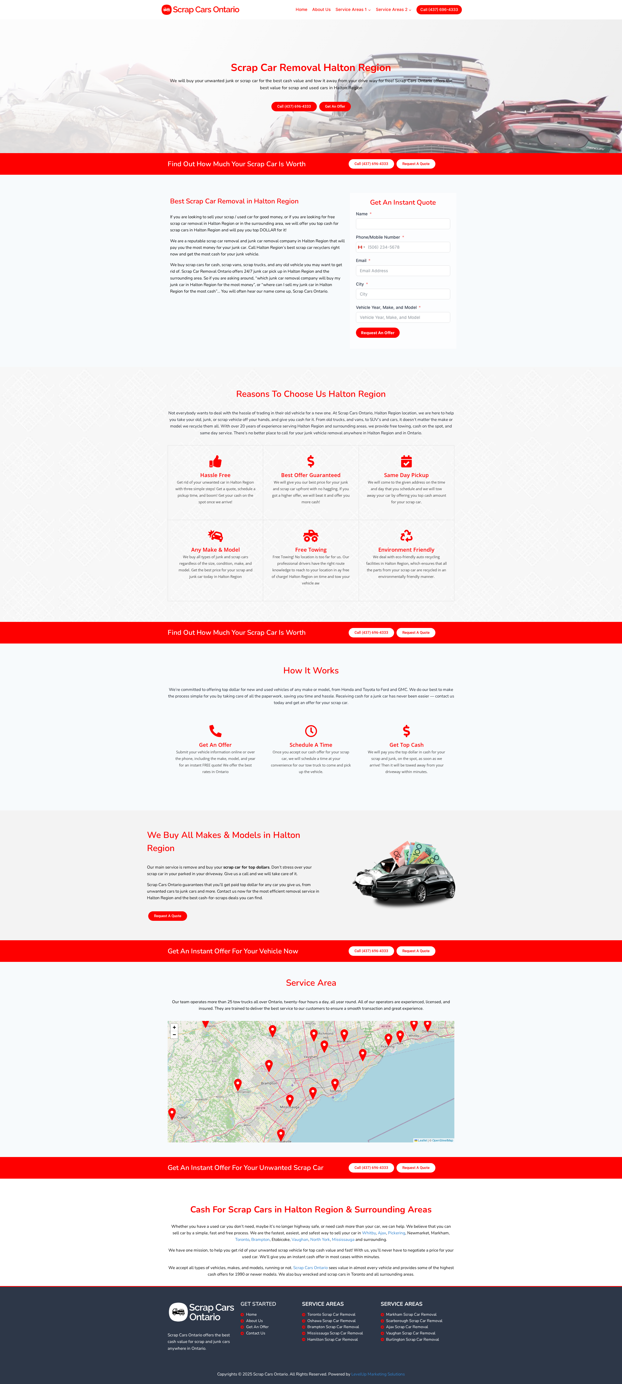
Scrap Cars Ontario (310, 1268)
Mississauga (343, 1239)
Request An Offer (378, 332)
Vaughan (300, 1239)
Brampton (260, 1239)
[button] (174, 1027)
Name (362, 213)
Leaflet (422, 1140)
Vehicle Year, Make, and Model (386, 307)
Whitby (369, 1233)
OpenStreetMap (442, 1140)
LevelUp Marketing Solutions (378, 1374)
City (360, 284)
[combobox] (361, 247)
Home (301, 9)
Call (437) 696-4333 (439, 9)
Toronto (242, 1239)
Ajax (382, 1233)
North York (320, 1239)
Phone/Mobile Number (378, 237)
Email (361, 260)
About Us (321, 9)
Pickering (396, 1233)
